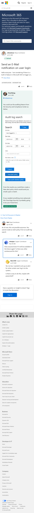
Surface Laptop (5, 327)
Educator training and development (10, 399)
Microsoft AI (5, 414)
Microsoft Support (22, 32)
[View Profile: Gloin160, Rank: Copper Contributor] (7, 262)
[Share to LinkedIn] (8, 316)
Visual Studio (5, 465)
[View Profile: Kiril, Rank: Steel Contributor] (4, 223)
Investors (4, 486)
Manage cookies (6, 506)
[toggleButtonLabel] (31, 8)
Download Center (6, 357)
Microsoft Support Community (19, 28)
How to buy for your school (8, 396)
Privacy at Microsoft (6, 483)
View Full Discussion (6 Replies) (11, 215)
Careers (4, 474)
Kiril (8, 222)
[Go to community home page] (6, 2)
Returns (4, 363)
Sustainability (5, 495)
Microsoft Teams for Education (9, 390)
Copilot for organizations (8, 334)
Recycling (12, 508)
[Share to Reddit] (17, 316)
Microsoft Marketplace (7, 459)
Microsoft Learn (5, 450)
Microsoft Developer (7, 447)
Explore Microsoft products (8, 343)
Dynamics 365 (5, 420)
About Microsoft (6, 477)
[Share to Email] (26, 316)
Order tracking (5, 366)
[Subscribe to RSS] (23, 316)
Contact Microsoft (12, 504)
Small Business (5, 435)
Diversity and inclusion (7, 489)
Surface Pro (4, 324)
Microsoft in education (7, 384)
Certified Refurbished (7, 369)
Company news (5, 480)
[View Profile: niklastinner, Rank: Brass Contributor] (3, 53)
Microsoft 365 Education (7, 393)
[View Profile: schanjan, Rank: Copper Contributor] (6, 242)
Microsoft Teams (6, 429)
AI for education (6, 405)
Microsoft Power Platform (8, 426)
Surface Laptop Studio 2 (7, 330)
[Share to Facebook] (11, 316)
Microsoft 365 (6, 8)
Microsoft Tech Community (8, 456)
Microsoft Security (6, 417)
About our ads (20, 508)
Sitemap (4, 504)
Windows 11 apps (6, 346)
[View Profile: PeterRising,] (5, 94)
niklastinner (10, 53)
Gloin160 (13, 261)
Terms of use (15, 506)
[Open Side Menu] (2, 2)
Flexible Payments (6, 375)
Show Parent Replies (6, 218)
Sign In (30, 3)
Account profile (5, 354)
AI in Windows (5, 340)
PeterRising (11, 93)
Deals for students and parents (9, 402)
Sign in (10, 295)
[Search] (19, 3)
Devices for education (7, 387)
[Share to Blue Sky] (20, 316)
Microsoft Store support (7, 360)
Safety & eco (5, 508)
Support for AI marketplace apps (9, 453)
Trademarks (22, 506)
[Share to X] (14, 316)
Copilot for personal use (7, 337)
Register (23, 3)
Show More (6, 78)
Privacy (20, 504)
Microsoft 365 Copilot (7, 432)
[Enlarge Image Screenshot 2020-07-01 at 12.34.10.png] (17, 148)
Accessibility (5, 492)
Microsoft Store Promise (7, 372)
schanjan (12, 241)
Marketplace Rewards (7, 462)
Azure (3, 444)
